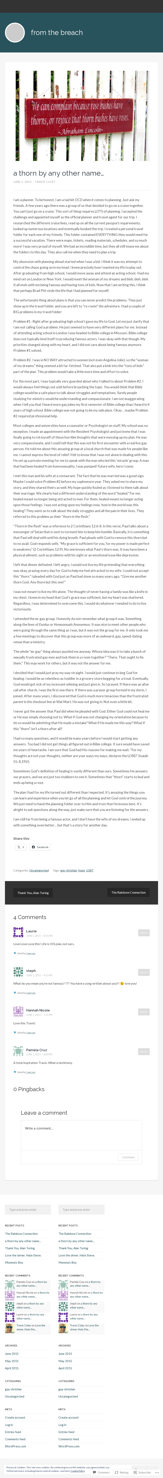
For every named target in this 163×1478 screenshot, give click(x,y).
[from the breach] (15, 33)
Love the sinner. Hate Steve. (23, 1255)
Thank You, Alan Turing (33, 893)
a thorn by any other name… (58, 173)
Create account (15, 1417)
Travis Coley (45, 181)
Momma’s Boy (14, 1262)
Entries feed (13, 1432)
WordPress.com (15, 1446)
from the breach (57, 32)
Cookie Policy (78, 1470)
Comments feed (15, 1439)
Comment (128, 1157)
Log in (9, 1425)
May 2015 (12, 1361)
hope (81, 870)
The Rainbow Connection (128, 892)
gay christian (68, 870)
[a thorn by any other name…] (81, 116)
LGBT (90, 870)
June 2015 (12, 1353)
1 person (30, 953)
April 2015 (12, 1368)
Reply (144, 932)
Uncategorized (39, 870)
